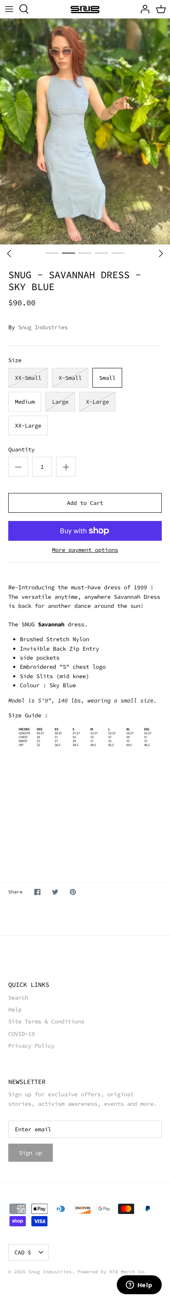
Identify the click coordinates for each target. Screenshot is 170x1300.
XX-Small (28, 377)
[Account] (143, 9)
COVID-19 (21, 1033)
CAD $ (22, 1252)
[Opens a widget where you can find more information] (139, 1285)
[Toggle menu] (9, 9)
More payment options (85, 550)
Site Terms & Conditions (46, 1021)
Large (60, 401)
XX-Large (28, 425)
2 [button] (68, 253)
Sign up (30, 1152)
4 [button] (101, 253)
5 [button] (118, 253)
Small (107, 377)
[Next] (161, 253)
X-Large (97, 401)
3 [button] (85, 253)
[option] (85, 131)
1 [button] (52, 253)
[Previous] (9, 253)
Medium (25, 401)
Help (14, 1009)
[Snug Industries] (85, 9)
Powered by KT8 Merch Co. (112, 1271)
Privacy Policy (31, 1045)
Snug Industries (43, 327)
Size (14, 360)
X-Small (70, 377)
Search (18, 997)
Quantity (21, 449)
